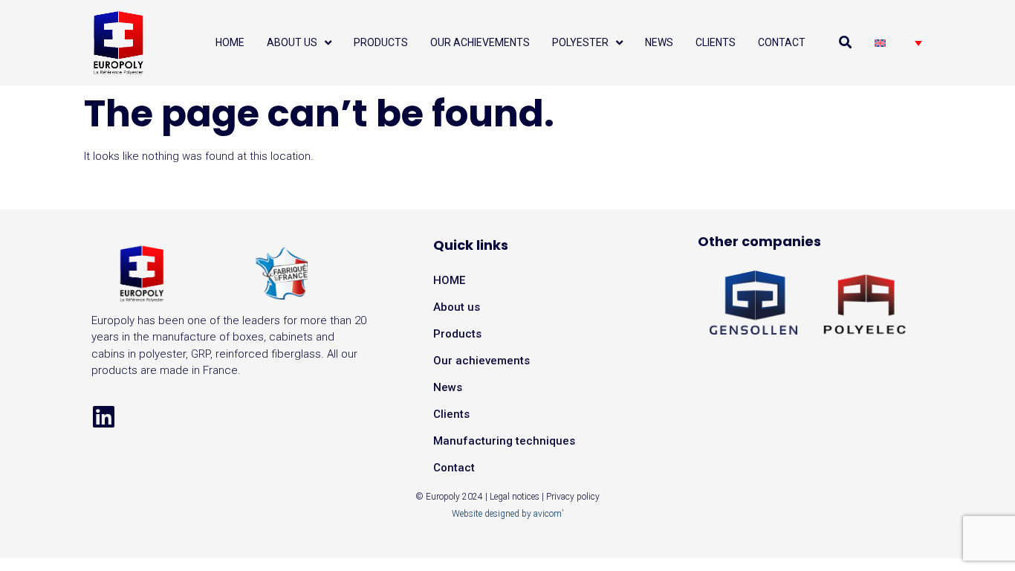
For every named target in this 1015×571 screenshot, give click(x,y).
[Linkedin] (103, 416)
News (447, 387)
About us (456, 307)
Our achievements (481, 360)
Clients (451, 414)
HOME (449, 280)
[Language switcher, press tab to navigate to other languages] (898, 43)
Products (457, 334)
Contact (454, 467)
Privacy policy (573, 496)
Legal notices (514, 496)
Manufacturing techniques (504, 441)
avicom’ (548, 514)
